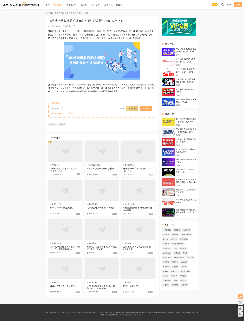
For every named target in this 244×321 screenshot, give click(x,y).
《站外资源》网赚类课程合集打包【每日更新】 (64, 169)
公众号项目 (167, 280)
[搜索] (222, 4)
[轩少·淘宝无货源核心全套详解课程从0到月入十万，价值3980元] (168, 122)
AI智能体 (55, 165)
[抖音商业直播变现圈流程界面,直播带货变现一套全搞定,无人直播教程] (168, 212)
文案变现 (175, 267)
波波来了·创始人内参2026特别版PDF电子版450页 (102, 248)
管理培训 (183, 280)
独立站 (165, 271)
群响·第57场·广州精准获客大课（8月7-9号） (137, 169)
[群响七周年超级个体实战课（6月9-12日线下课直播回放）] (65, 229)
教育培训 (96, 4)
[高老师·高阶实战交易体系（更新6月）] (168, 162)
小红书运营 (186, 230)
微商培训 (174, 276)
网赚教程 (57, 4)
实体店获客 (128, 165)
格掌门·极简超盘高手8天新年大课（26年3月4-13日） (101, 287)
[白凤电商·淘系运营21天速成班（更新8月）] (168, 102)
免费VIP (119, 4)
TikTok (165, 239)
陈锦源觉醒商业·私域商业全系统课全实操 (137, 208)
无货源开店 (184, 239)
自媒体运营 (167, 257)
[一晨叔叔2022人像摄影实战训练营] (168, 192)
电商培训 (70, 4)
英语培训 (184, 267)
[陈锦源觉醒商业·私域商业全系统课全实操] (138, 190)
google (165, 276)
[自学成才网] (21, 4)
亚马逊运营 (167, 253)
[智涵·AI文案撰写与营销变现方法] (168, 92)
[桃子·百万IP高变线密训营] (65, 190)
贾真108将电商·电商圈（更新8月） (100, 169)
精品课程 (108, 4)
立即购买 (145, 108)
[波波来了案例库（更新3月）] (65, 268)
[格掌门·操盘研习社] (138, 268)
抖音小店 (166, 244)
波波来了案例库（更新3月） (63, 286)
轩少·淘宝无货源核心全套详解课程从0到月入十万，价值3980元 (186, 121)
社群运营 (53, 124)
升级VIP (132, 108)
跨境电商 (190, 257)
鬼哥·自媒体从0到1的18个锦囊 (100, 207)
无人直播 (175, 285)
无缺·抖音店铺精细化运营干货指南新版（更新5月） (186, 131)
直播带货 (55, 282)
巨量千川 (175, 262)
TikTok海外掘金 (93, 165)
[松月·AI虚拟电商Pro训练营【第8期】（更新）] (168, 62)
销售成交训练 (185, 271)
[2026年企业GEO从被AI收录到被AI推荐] (168, 152)
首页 (47, 4)
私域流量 (62, 124)
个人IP (185, 253)
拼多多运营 (167, 248)
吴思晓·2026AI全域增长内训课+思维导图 (137, 248)
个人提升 (166, 234)
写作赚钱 (183, 276)
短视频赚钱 (167, 230)
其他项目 (174, 239)
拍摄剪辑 (166, 262)
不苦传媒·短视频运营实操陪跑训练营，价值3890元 (186, 182)
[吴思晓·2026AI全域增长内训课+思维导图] (138, 229)
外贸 (175, 248)
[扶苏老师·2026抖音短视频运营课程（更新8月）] (168, 82)
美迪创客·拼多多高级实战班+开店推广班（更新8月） (186, 51)
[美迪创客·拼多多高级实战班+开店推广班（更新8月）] (168, 52)
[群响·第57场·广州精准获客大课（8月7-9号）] (138, 151)
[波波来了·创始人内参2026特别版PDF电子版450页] (102, 229)
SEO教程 (184, 262)
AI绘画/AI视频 (186, 234)
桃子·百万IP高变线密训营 (61, 207)
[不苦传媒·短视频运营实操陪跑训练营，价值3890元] (168, 182)
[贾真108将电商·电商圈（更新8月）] (102, 151)
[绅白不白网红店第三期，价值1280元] (168, 172)
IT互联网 (83, 4)
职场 (175, 280)
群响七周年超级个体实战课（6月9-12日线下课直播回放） (65, 248)
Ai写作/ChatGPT (178, 244)
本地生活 (183, 248)
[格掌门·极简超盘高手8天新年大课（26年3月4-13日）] (102, 268)
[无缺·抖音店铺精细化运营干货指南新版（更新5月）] (168, 132)
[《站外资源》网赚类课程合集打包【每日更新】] (65, 151)
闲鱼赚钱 (166, 267)
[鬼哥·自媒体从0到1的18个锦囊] (102, 190)
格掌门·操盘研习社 (131, 286)
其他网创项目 (70, 26)
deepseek (174, 271)
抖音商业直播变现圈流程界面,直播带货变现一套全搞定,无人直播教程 (186, 212)
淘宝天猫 (175, 234)
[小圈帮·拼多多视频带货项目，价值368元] (168, 142)
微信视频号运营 (179, 257)
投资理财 (166, 285)
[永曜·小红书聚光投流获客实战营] (168, 202)
